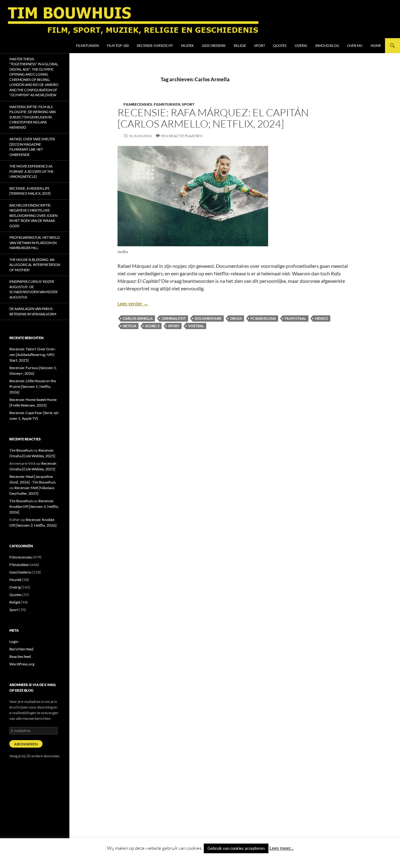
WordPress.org (21, 664)
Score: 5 (152, 326)
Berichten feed (21, 649)
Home (376, 45)
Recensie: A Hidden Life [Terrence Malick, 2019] (29, 191)
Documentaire (208, 318)
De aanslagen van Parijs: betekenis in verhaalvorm (32, 311)
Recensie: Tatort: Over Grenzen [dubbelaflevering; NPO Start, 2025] (32, 355)
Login (13, 641)
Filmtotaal (295, 318)
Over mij (354, 45)
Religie (240, 45)
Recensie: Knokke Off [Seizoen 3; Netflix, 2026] (34, 506)
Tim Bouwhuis (21, 450)
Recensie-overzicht (155, 45)
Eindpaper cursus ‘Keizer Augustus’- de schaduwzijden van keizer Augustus (33, 289)
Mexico (321, 318)
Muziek (187, 45)
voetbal (196, 326)
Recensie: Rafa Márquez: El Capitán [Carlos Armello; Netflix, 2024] (213, 118)
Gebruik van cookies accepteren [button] (236, 848)
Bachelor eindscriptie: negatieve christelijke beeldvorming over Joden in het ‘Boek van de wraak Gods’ (33, 215)
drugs (236, 318)
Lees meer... (281, 848)
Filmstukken (87, 45)
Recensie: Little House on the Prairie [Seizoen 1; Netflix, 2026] (32, 386)
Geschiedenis (214, 45)
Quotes (280, 45)
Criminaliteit (174, 318)
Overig (301, 45)
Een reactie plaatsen (181, 135)
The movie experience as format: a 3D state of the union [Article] (31, 171)
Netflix (129, 326)
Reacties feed (20, 656)
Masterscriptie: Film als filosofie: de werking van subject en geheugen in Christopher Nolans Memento (32, 117)
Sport (259, 45)
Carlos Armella (138, 318)
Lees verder (133, 303)
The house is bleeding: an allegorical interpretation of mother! (34, 265)
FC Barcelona (263, 318)
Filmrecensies (137, 104)
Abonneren (26, 744)
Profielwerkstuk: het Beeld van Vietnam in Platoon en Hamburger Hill (34, 242)
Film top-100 (118, 45)
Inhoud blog (327, 45)
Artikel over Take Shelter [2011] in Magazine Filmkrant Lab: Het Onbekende (32, 147)
